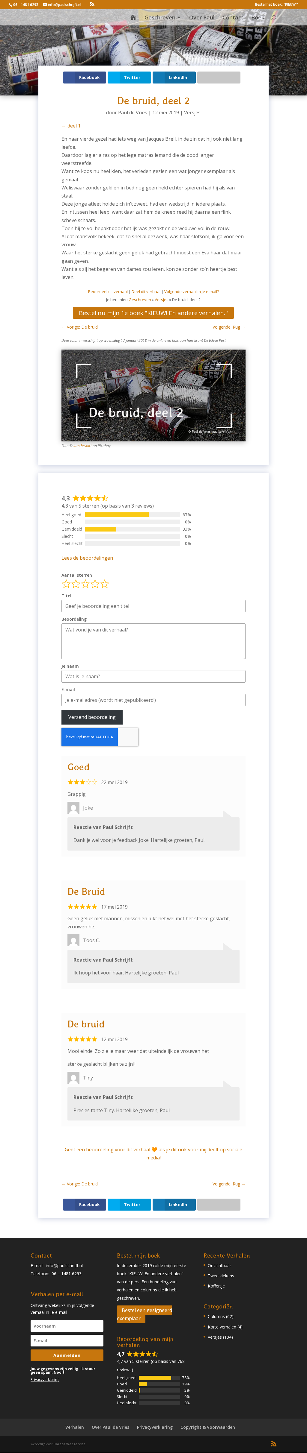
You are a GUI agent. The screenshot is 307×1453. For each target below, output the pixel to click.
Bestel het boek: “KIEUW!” (276, 5)
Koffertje (216, 1286)
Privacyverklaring (45, 1379)
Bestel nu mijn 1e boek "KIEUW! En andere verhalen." (153, 313)
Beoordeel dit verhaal (108, 291)
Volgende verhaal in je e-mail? (191, 291)
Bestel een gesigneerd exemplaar (144, 1314)
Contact (232, 18)
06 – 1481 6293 (67, 1273)
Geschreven (160, 18)
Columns (216, 1316)
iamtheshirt (82, 445)
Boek (257, 18)
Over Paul (202, 18)
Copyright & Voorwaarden (207, 1427)
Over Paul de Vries (110, 1427)
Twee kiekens (221, 1276)
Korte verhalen (222, 1327)
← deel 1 (71, 125)
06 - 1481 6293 (25, 4)
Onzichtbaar (219, 1265)
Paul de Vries (132, 112)
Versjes (192, 112)
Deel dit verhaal (146, 291)
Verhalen (74, 1427)
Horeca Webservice (69, 1444)
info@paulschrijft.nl (64, 1265)
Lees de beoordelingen (87, 558)
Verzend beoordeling (92, 717)
